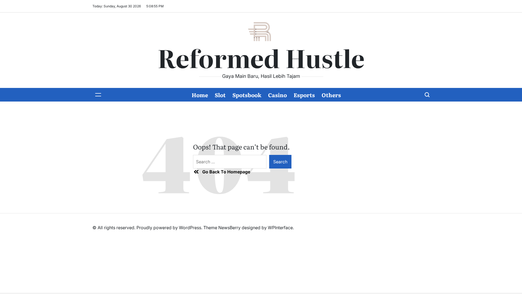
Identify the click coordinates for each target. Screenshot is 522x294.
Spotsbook (246, 95)
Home (200, 95)
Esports (304, 95)
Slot (220, 95)
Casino (277, 95)
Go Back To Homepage (226, 171)
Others (331, 95)
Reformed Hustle (261, 57)
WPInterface (280, 227)
